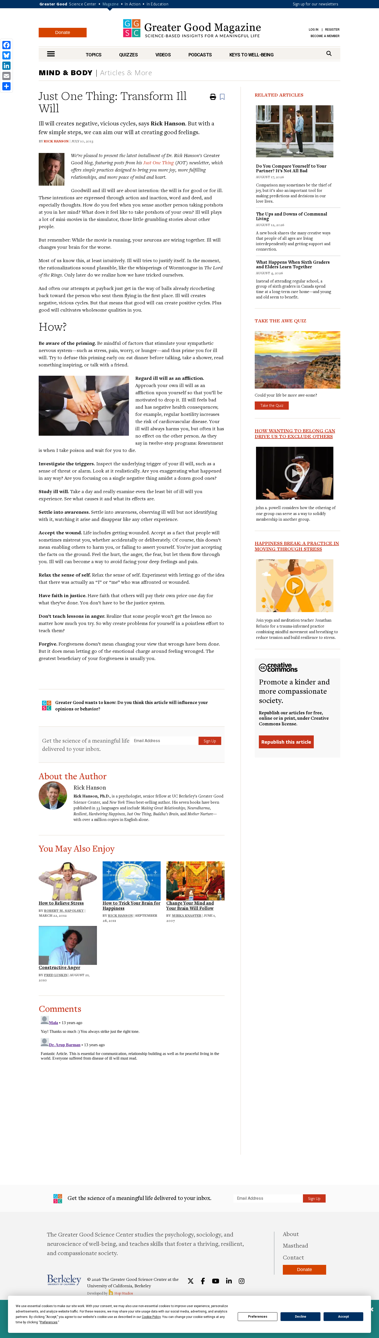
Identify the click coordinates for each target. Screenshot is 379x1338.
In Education (157, 3)
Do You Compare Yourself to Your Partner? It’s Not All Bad (291, 168)
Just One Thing (158, 162)
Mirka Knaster (186, 915)
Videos (163, 54)
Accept (343, 1316)
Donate (62, 32)
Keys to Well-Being (251, 54)
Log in (313, 29)
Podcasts (200, 54)
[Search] (329, 53)
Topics (94, 54)
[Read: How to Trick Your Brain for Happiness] (132, 880)
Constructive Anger (59, 967)
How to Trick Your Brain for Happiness (131, 905)
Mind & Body (66, 72)
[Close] (371, 1310)
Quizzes (128, 54)
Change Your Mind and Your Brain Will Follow (190, 905)
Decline (300, 1316)
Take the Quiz (271, 405)
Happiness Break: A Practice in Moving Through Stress (297, 546)
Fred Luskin (56, 975)
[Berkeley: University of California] (64, 1280)
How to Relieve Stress (61, 903)
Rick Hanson (56, 141)
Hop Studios (123, 1293)
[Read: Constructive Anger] (68, 944)
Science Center (82, 3)
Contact (293, 1257)
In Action (133, 3)
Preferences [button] (48, 1322)
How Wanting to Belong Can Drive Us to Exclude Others (295, 433)
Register (332, 29)
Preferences (257, 1316)
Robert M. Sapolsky (64, 910)
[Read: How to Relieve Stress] (68, 880)
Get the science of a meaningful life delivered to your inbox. (85, 744)
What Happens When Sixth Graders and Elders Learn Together (293, 264)
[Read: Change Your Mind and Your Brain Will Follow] (195, 880)
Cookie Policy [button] (151, 1317)
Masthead (295, 1245)
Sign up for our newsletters (315, 3)
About (291, 1234)
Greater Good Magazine (192, 28)
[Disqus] (132, 1078)
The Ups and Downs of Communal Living (291, 216)
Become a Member (325, 36)
